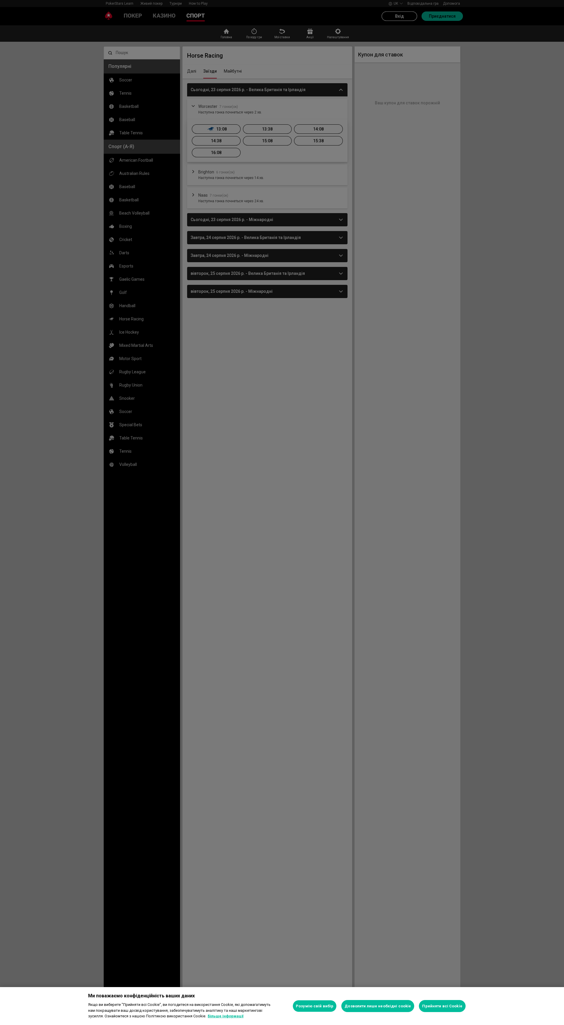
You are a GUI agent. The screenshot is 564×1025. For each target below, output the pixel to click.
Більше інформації (226, 1016)
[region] (282, 1006)
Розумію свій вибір (314, 1006)
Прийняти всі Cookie (442, 1006)
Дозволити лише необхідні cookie (378, 1006)
